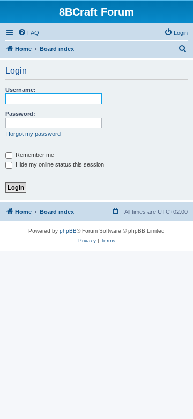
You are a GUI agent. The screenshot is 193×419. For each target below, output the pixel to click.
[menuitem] (28, 32)
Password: (20, 114)
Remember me (34, 154)
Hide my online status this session (59, 164)
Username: (20, 89)
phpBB (68, 231)
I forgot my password (33, 134)
